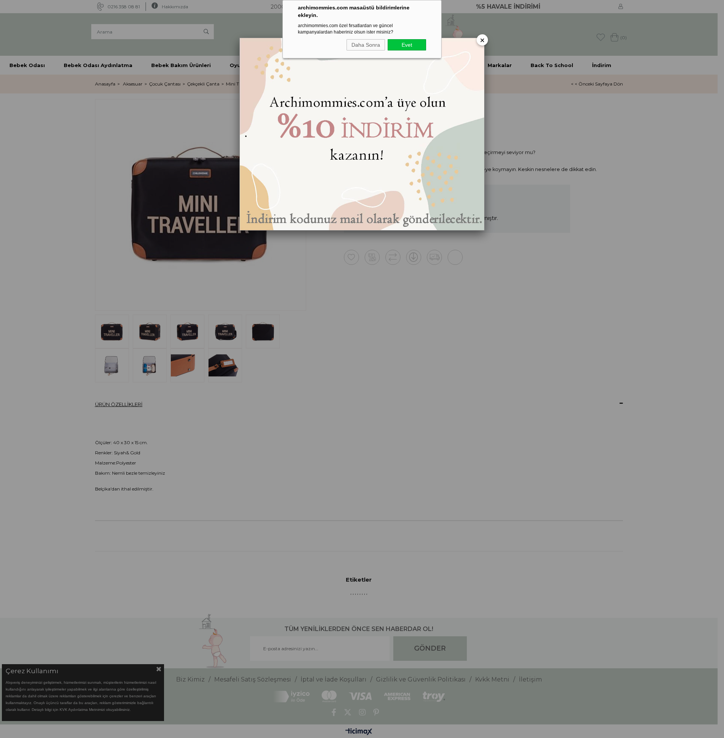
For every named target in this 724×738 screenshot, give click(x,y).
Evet (407, 45)
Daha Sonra (365, 45)
